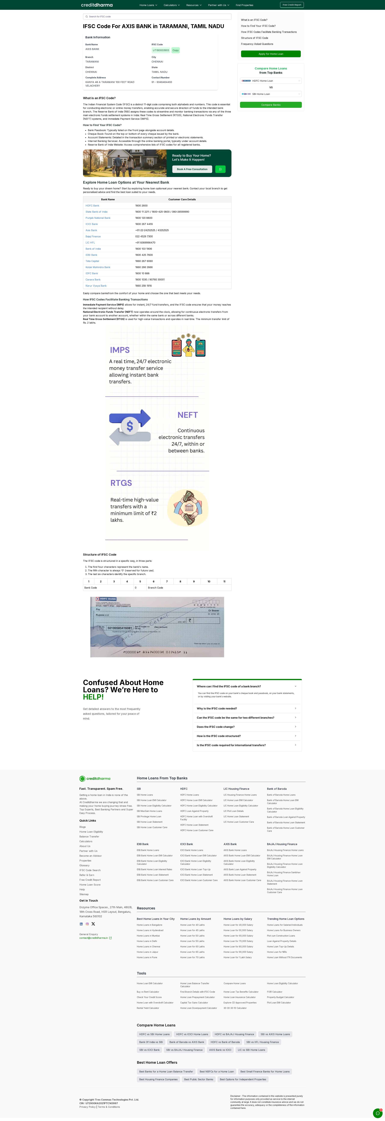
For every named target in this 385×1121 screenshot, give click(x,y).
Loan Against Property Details (281, 941)
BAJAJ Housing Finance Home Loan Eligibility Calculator (285, 865)
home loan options (153, 188)
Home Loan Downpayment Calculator (198, 1008)
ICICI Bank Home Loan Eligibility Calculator (195, 862)
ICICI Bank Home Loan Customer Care (199, 880)
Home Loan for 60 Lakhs (192, 946)
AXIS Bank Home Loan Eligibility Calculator (239, 862)
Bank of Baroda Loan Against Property (286, 817)
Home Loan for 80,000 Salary (238, 946)
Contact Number (161, 77)
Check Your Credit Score (149, 997)
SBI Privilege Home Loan (149, 816)
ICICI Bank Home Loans (191, 850)
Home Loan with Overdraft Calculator (155, 1002)
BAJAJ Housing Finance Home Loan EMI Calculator (285, 857)
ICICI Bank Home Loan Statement (196, 874)
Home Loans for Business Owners (283, 930)
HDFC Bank (92, 205)
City (154, 57)
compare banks (99, 293)
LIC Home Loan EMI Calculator (238, 800)
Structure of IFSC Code (254, 37)
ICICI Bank (92, 224)
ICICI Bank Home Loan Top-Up (195, 869)
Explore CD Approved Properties (240, 1002)
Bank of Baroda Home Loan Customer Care (286, 829)
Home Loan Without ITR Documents (284, 957)
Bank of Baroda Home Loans (281, 794)
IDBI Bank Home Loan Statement (153, 874)
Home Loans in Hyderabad (150, 930)
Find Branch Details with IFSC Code (197, 991)
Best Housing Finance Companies (158, 1079)
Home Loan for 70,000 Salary (238, 941)
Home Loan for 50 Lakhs (192, 935)
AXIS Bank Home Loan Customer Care (242, 880)
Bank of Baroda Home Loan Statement (286, 822)
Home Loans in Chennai (148, 946)
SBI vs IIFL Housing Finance (262, 1042)
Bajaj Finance (93, 236)
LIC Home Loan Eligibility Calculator (241, 805)
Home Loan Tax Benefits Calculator (241, 991)
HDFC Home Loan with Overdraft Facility (196, 818)
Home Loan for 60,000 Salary (238, 935)
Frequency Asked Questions (257, 43)
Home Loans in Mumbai (148, 935)
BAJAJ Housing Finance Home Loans (285, 850)
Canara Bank (93, 279)
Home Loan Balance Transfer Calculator (194, 985)
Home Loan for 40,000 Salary (238, 925)
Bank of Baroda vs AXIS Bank (186, 1042)
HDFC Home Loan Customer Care (196, 830)
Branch (89, 57)
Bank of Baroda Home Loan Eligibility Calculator (285, 810)
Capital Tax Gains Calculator (194, 1002)
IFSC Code (157, 44)
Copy (176, 50)
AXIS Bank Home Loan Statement (240, 874)
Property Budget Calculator (280, 997)
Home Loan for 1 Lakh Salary (238, 957)
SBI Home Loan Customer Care (152, 827)
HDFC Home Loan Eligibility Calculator (198, 805)
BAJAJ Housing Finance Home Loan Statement (285, 882)
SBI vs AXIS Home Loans (275, 1034)
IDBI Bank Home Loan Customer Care (155, 880)
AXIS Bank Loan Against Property (240, 869)
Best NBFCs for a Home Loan (217, 1071)
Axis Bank (91, 230)
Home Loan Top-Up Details (280, 946)
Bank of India (93, 248)
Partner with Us (217, 5)
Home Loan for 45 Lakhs (192, 930)
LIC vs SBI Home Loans (251, 1049)
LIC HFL (90, 242)
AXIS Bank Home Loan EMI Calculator (242, 855)
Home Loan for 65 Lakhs (192, 952)
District (89, 67)
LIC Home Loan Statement (236, 816)
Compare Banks (270, 104)
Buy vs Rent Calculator (148, 991)
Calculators (170, 5)
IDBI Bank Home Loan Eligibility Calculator (152, 862)
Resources (192, 5)
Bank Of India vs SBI (151, 1042)
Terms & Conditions (109, 1106)
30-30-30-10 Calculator (235, 1008)
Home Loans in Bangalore (149, 925)
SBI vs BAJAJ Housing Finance (184, 1049)
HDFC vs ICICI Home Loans (192, 1034)
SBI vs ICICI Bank (149, 1049)
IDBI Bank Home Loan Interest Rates (154, 869)
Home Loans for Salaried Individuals (285, 925)
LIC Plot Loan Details (234, 811)
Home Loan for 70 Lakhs (192, 957)
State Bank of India (96, 211)
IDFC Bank (92, 273)
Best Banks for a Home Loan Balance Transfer (166, 1071)
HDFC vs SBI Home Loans (154, 1034)
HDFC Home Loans (189, 794)
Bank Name (91, 44)
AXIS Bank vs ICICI (220, 1049)
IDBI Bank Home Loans (148, 850)
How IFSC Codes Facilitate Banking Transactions (269, 31)
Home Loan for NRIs (277, 952)
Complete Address (95, 77)
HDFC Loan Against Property (194, 811)
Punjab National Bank (98, 217)
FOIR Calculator (274, 991)
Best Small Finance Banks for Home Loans (265, 1071)
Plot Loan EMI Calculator (279, 1002)
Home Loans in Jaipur (147, 952)
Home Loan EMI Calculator (150, 983)
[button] (247, 686)
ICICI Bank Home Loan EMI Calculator (198, 855)
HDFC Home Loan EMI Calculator (196, 800)
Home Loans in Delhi (147, 941)
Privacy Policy (87, 1106)
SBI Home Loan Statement (149, 822)
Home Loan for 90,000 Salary (238, 952)
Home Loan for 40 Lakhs (192, 925)
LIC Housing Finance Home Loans (240, 794)
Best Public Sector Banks (198, 1079)
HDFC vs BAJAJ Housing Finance (234, 1034)
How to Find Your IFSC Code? (258, 25)
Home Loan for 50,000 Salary (238, 930)
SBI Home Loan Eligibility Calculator (154, 805)
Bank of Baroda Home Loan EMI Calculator (283, 801)
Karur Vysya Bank (96, 285)
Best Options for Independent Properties (243, 1079)
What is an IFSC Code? (254, 19)
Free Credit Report (292, 4)
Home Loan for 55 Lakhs (192, 941)
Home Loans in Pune (147, 957)
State (155, 67)
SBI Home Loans (145, 794)
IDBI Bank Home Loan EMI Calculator (155, 855)
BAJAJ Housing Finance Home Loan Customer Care (285, 890)
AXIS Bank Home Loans (235, 850)
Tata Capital (92, 261)
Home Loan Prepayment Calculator (197, 997)
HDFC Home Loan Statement (194, 825)
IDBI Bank (91, 254)
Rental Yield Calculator (148, 1008)
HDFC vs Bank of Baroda (225, 1042)
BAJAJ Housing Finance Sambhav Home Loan (283, 874)
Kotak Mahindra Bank (98, 267)
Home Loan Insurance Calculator (240, 997)
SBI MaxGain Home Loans (149, 811)
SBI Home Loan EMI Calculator (151, 800)
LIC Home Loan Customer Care (239, 822)
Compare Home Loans (235, 983)
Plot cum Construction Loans (281, 935)
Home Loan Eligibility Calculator (282, 983)
